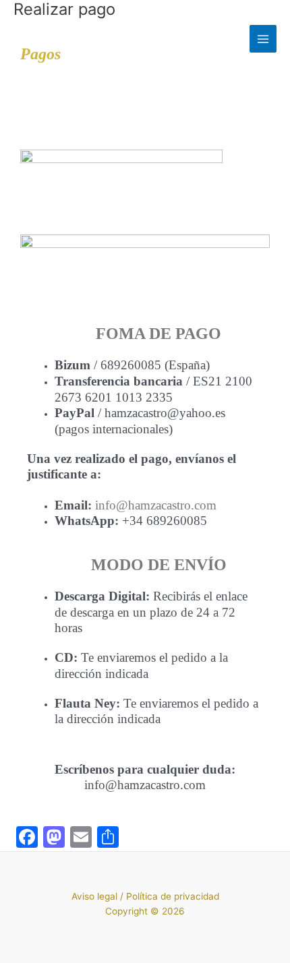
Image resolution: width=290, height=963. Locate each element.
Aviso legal (94, 896)
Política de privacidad (172, 896)
